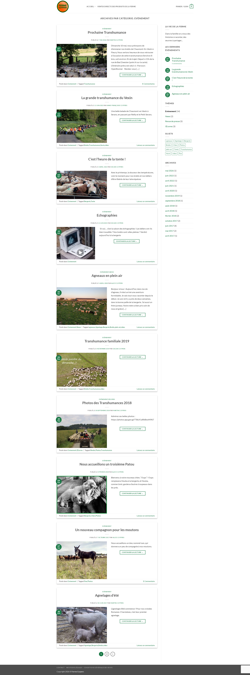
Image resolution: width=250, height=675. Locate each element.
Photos (98, 450)
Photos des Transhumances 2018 (107, 403)
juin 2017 (169, 225)
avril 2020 (169, 190)
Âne (85, 581)
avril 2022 (169, 180)
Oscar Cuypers (117, 167)
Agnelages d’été (107, 595)
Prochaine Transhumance (107, 32)
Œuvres (111, 399)
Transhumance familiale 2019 (107, 341)
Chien (93, 516)
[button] (184, 6)
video (107, 145)
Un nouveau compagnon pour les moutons (107, 530)
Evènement (106, 29)
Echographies (107, 215)
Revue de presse (172, 121)
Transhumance (89, 84)
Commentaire (149, 581)
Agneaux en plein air (107, 276)
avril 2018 (169, 211)
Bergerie (87, 201)
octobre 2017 (171, 221)
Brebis (86, 145)
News (111, 272)
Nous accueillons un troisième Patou (107, 464)
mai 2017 (169, 231)
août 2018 (169, 205)
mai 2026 (169, 170)
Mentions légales (74, 668)
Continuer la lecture (132, 75)
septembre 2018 (172, 200)
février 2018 (170, 215)
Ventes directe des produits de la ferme (116, 6)
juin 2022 (169, 175)
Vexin (102, 145)
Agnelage (99, 327)
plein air (118, 327)
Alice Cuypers (117, 283)
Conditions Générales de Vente (98, 668)
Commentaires (148, 84)
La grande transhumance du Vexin (106, 98)
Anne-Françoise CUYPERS (117, 105)
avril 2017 (169, 235)
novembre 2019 (172, 195)
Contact (60, 668)
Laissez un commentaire (146, 145)
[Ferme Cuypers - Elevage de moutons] (70, 6)
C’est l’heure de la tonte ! (107, 159)
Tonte (93, 201)
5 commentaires (181, 63)
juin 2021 (169, 185)
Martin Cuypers (116, 40)
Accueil (90, 6)
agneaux (92, 327)
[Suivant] (113, 654)
